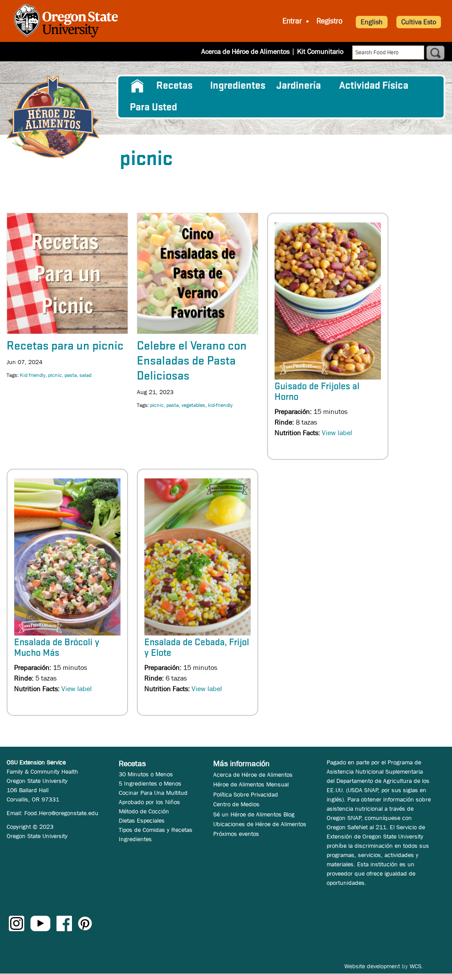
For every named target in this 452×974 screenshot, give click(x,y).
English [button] (372, 21)
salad (85, 375)
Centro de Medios (236, 804)
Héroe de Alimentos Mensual (251, 784)
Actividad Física (373, 86)
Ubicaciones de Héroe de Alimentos (259, 824)
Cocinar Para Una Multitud (153, 793)
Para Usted (153, 107)
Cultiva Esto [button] (418, 21)
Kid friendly (32, 375)
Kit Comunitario (320, 51)
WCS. (416, 966)
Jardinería (298, 86)
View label (337, 432)
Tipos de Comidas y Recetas (155, 830)
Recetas (174, 86)
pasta (70, 375)
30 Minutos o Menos (146, 774)
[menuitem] (137, 86)
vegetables (193, 405)
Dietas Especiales (142, 820)
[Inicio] (53, 117)
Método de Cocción (144, 811)
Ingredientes (237, 86)
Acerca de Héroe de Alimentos (245, 51)
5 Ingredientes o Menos (150, 783)
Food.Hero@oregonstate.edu (61, 813)
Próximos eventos (236, 834)
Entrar (292, 21)
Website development (372, 966)
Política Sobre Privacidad (245, 794)
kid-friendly (220, 405)
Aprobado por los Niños (149, 802)
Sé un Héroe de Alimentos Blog (253, 814)
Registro (329, 21)
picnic (55, 375)
